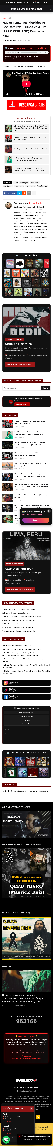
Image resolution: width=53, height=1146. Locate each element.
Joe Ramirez (7, 186)
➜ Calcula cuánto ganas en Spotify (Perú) (17, 645)
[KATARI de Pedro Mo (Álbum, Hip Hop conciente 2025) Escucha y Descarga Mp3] (22, 292)
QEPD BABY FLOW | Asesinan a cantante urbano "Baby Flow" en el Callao (31, 506)
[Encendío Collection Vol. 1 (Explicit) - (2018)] (7, 772)
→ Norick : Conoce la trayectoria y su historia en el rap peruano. (25, 791)
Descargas (24, 183)
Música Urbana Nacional (26, 8)
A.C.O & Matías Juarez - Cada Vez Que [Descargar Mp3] (30, 464)
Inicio (4, 18)
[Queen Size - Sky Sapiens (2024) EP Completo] (11, 273)
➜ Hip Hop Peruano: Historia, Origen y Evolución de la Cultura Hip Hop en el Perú (26, 672)
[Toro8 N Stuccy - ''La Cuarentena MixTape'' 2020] (34, 263)
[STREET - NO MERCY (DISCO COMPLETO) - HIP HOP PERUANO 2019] (22, 282)
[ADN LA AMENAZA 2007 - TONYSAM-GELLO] (45, 761)
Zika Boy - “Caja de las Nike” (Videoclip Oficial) (31, 496)
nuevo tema (19, 186)
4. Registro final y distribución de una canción (18, 620)
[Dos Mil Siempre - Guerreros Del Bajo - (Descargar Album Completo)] (43, 263)
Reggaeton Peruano (26, 716)
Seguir (36, 520)
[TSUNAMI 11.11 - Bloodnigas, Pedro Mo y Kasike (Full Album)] (41, 282)
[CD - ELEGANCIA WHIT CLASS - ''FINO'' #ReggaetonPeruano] (29, 772)
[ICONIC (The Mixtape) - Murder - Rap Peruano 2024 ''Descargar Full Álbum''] (20, 273)
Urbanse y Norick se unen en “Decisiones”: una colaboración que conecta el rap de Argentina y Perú (23, 998)
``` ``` (25, 338)
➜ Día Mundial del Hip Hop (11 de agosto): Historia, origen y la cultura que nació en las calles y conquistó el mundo (24, 654)
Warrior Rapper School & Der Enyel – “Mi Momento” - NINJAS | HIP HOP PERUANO (31, 485)
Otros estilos (26, 724)
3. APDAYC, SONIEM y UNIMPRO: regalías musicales (22, 616)
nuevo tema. (30, 186)
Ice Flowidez (34, 183)
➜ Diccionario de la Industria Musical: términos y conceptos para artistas (25, 660)
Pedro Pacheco (37, 203)
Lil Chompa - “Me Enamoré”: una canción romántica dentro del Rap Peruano (31, 433)
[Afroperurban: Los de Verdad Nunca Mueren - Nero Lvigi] (39, 273)
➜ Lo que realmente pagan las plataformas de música (21, 649)
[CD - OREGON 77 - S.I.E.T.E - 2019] (18, 772)
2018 (9, 18)
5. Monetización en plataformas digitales (16, 624)
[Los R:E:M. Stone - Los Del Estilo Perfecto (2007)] (34, 761)
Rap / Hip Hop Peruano (26, 712)
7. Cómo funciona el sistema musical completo (19, 631)
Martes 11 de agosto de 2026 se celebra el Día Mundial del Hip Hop (32, 454)
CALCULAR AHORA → (22, 404)
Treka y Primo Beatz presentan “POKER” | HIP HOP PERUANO (31, 422)
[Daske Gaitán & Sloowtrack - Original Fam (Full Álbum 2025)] (32, 292)
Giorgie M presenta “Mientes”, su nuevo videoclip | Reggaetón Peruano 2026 (31, 475)
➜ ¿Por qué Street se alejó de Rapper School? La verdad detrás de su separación (26, 666)
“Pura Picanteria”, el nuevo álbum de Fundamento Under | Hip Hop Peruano (30, 443)
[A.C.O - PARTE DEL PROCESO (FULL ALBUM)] (30, 273)
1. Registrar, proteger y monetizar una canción (18, 609)
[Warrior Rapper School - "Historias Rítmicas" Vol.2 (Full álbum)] (32, 282)
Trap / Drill (26, 720)
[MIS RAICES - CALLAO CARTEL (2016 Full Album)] (24, 263)
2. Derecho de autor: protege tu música (16, 613)
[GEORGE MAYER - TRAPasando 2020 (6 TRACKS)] (39, 772)
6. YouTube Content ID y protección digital (17, 627)
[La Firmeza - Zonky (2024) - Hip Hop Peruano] (13, 292)
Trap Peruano (42, 186)
